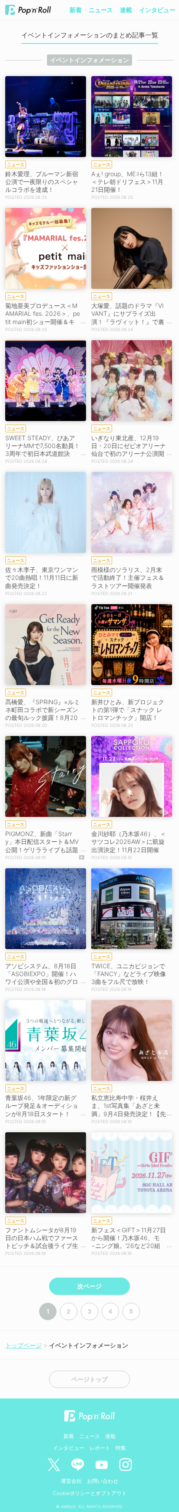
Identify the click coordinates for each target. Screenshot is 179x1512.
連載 (126, 9)
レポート (100, 1448)
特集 (121, 1448)
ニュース (101, 9)
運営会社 (71, 1481)
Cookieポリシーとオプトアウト (90, 1493)
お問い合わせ (102, 1481)
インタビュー (157, 9)
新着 (76, 9)
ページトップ (89, 1379)
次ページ (89, 1286)
